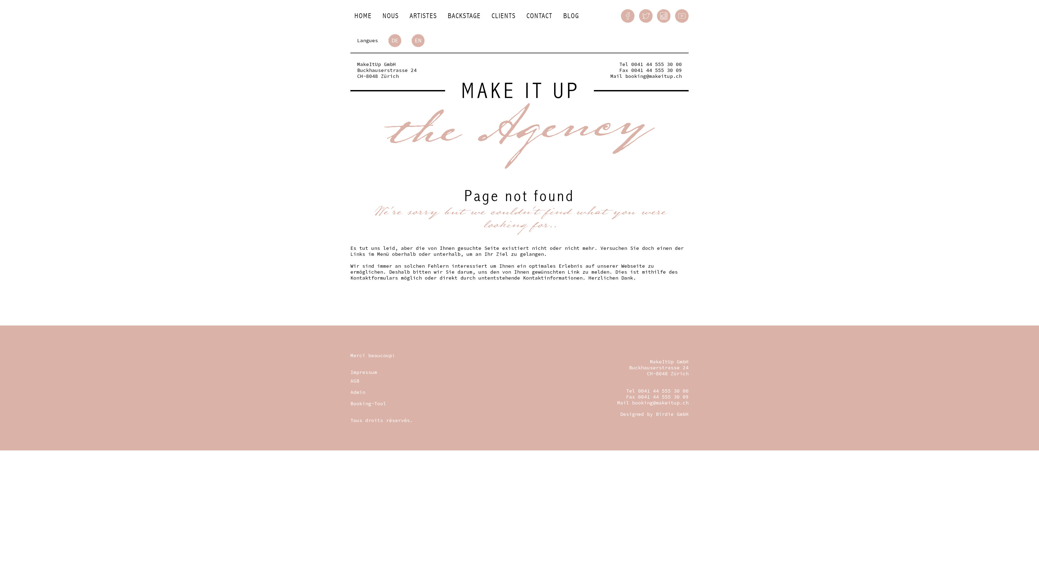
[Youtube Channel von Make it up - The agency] (682, 16)
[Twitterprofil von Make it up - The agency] (646, 16)
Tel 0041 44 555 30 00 (650, 64)
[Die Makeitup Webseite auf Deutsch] (395, 40)
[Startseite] (519, 126)
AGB (354, 381)
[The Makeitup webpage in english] (418, 40)
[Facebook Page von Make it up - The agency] (627, 16)
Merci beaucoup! (372, 355)
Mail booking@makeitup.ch (646, 76)
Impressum (363, 372)
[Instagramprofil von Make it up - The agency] (663, 16)
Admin (357, 392)
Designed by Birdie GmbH (654, 414)
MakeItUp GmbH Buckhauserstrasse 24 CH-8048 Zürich (387, 70)
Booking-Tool (368, 403)
